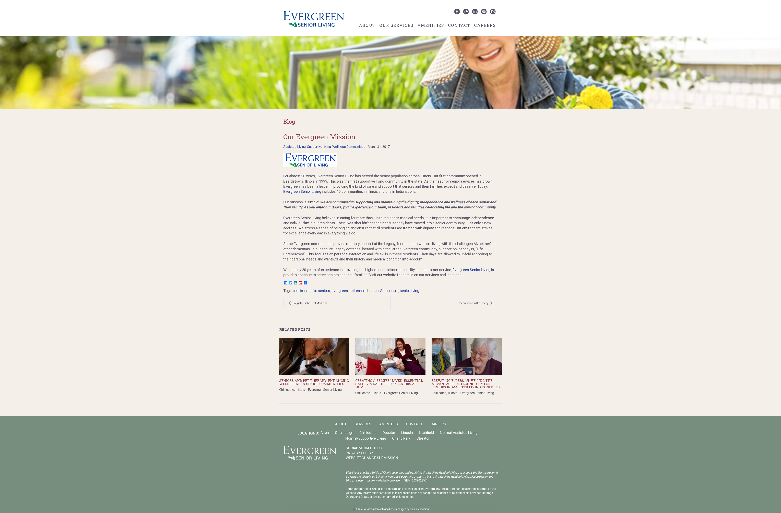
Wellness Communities (348, 147)
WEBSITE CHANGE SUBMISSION (372, 458)
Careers (485, 25)
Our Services (396, 25)
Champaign (344, 432)
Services (363, 424)
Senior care (389, 291)
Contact (459, 25)
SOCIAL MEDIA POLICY (364, 448)
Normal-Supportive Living (365, 438)
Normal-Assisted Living (459, 432)
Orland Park (401, 438)
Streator (423, 438)
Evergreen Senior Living (302, 191)
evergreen (340, 291)
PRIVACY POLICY (359, 453)
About (367, 25)
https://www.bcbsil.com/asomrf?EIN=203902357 (395, 480)
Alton (325, 432)
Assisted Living (294, 147)
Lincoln (407, 432)
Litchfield (426, 432)
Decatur (389, 432)
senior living (409, 291)
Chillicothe (367, 432)
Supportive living (319, 147)
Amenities (430, 25)
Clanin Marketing (419, 509)
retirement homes (364, 291)
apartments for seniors (311, 291)
